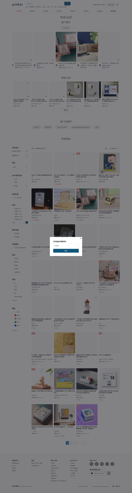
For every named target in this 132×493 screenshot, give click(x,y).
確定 (66, 251)
